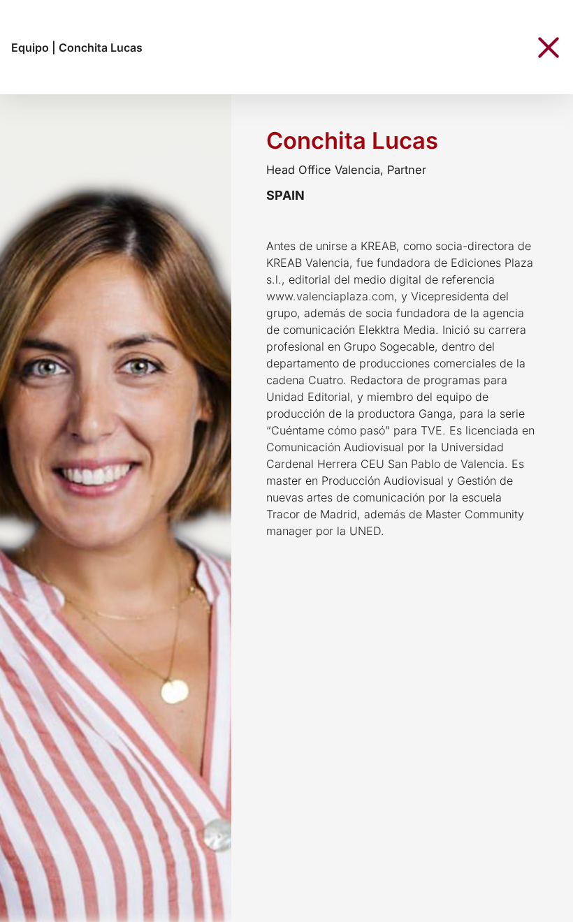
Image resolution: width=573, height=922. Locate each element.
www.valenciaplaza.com (330, 296)
